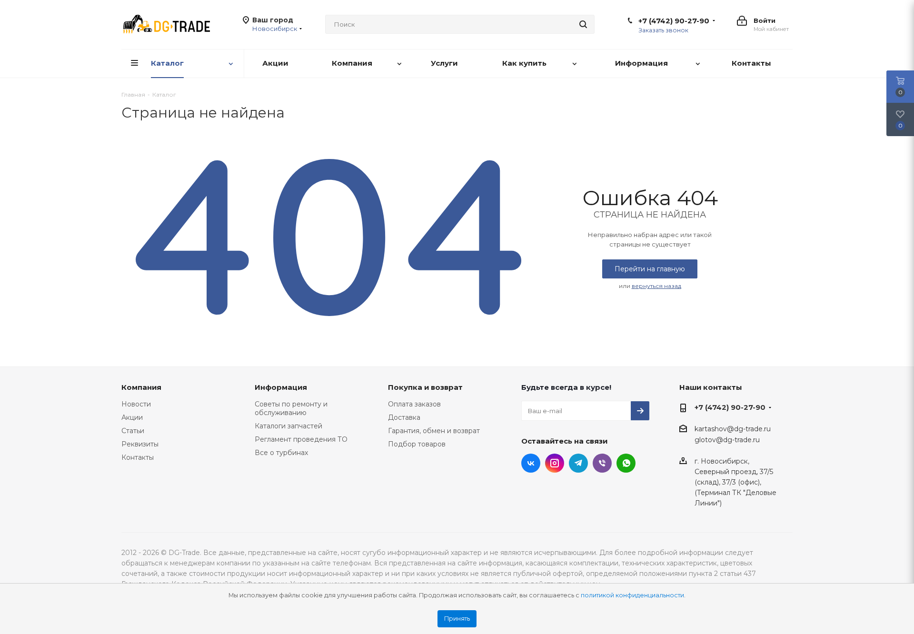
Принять (457, 618)
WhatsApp (626, 463)
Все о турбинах (281, 452)
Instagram (554, 463)
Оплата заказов (414, 404)
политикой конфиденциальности (632, 595)
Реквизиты (140, 444)
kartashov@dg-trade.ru (733, 429)
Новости (136, 404)
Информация (281, 387)
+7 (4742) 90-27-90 (673, 21)
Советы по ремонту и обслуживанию (291, 408)
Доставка (404, 417)
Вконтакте (530, 463)
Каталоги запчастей (288, 426)
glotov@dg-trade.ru (727, 440)
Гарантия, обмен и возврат (434, 430)
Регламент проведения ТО (301, 439)
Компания (141, 387)
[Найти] (583, 24)
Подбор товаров (417, 444)
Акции (132, 417)
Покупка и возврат (425, 387)
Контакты (137, 457)
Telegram (578, 463)
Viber (602, 463)
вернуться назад (656, 285)
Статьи (132, 430)
